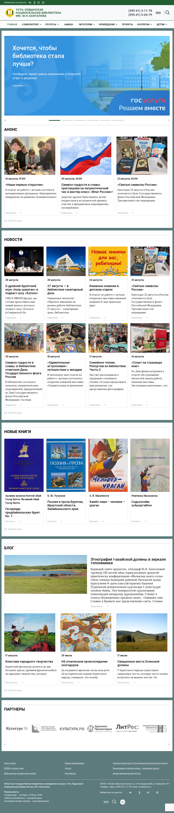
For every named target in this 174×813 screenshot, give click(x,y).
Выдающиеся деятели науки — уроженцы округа (136, 768)
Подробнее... (18, 85)
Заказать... (10, 521)
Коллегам (143, 24)
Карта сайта (10, 763)
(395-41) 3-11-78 (140, 10)
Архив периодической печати (127, 773)
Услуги (68, 768)
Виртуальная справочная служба (20, 773)
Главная (12, 24)
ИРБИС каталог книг (14, 768)
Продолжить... (97, 606)
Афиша (68, 24)
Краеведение (107, 24)
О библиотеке (30, 24)
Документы (70, 773)
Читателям (85, 24)
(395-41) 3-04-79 (140, 15)
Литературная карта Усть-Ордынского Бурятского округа (140, 763)
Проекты (127, 24)
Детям (161, 24)
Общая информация (74, 763)
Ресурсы (50, 24)
